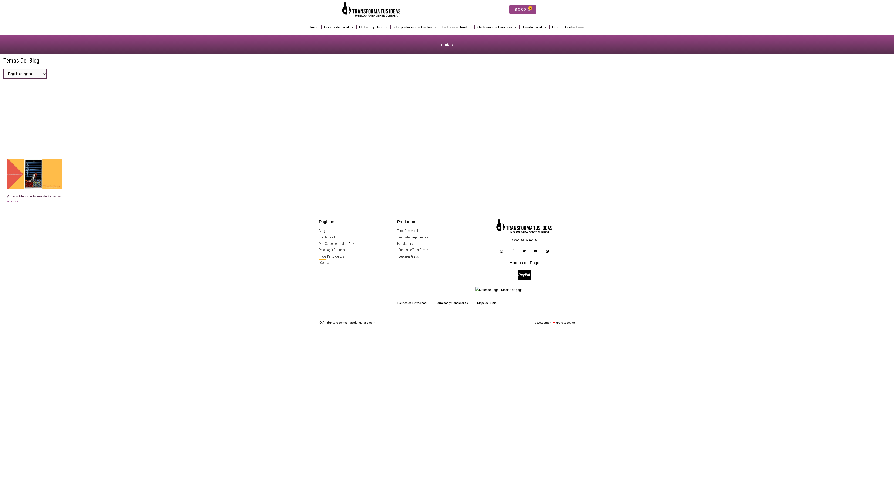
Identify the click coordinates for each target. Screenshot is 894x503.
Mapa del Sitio (487, 303)
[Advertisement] (447, 117)
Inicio (314, 27)
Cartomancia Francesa (494, 27)
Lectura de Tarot (454, 27)
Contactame (574, 27)
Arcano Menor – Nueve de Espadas (34, 196)
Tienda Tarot (532, 27)
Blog (555, 27)
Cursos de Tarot (336, 27)
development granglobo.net (555, 322)
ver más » (12, 201)
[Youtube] (535, 251)
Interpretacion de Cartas (412, 27)
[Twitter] (524, 251)
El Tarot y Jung (371, 27)
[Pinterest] (547, 251)
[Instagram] (501, 251)
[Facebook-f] (512, 251)
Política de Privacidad (412, 303)
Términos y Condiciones (452, 303)
